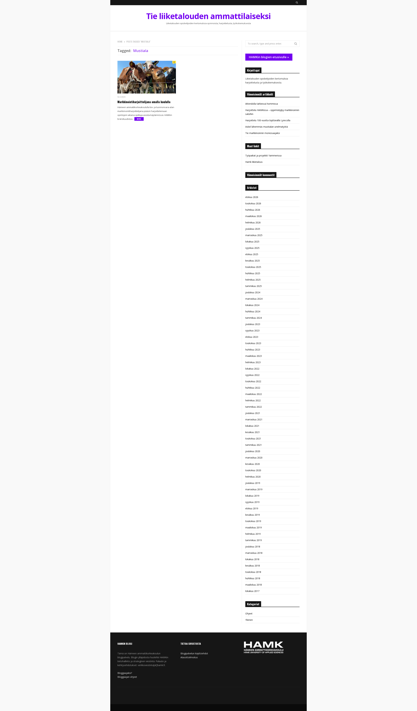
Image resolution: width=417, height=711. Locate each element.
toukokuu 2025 (253, 266)
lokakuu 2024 (252, 305)
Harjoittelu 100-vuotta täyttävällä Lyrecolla (267, 120)
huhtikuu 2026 (252, 209)
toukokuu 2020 (253, 470)
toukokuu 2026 (253, 203)
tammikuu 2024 (253, 317)
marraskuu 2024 (253, 298)
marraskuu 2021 (253, 419)
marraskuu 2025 (253, 235)
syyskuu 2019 (252, 502)
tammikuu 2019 (253, 540)
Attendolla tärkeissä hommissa (261, 103)
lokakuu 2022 (252, 368)
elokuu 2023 (251, 336)
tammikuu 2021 (253, 444)
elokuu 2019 (251, 508)
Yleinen (249, 619)
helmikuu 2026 (253, 222)
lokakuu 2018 (252, 559)
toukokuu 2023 (253, 343)
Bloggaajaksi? (124, 673)
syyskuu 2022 (252, 375)
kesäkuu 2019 (252, 514)
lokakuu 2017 (252, 591)
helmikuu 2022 (253, 400)
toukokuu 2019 (253, 521)
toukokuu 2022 (253, 381)
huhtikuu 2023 (252, 349)
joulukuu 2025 (252, 228)
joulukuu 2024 (252, 292)
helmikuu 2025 (253, 279)
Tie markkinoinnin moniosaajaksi (262, 133)
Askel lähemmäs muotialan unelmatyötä (266, 126)
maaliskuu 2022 (253, 394)
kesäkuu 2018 (252, 565)
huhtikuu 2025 (252, 273)
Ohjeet (248, 613)
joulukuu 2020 (252, 451)
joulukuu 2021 (252, 413)
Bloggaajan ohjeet (127, 676)
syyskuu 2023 (252, 330)
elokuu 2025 (251, 254)
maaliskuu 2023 (253, 355)
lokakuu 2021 (252, 425)
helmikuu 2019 (253, 533)
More (139, 118)
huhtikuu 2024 (252, 311)
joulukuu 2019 (252, 483)
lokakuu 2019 (252, 495)
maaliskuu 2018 (253, 584)
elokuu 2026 (251, 197)
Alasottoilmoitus (189, 657)
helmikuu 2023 (253, 362)
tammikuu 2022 (253, 406)
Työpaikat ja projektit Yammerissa (263, 155)
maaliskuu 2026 (253, 216)
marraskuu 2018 (253, 552)
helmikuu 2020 (253, 476)
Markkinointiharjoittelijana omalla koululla (143, 102)
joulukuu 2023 (252, 324)
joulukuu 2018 (252, 546)
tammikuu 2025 (253, 286)
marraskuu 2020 (253, 457)
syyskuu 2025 (252, 247)
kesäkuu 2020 (252, 463)
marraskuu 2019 (253, 489)
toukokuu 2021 (253, 438)
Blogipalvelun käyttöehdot (194, 653)
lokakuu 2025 (252, 241)
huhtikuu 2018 (252, 578)
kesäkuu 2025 (252, 260)
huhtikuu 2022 (252, 387)
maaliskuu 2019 (253, 527)
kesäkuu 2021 (252, 432)
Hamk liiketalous (254, 161)
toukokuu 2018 (253, 571)
